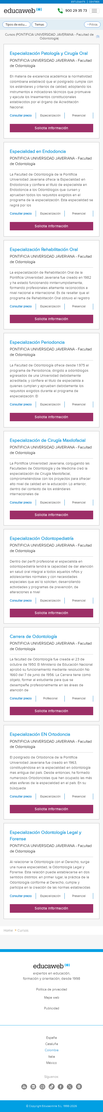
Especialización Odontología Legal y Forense (45, 835)
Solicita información (51, 128)
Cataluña (51, 1044)
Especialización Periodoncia (37, 342)
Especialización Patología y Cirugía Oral (49, 53)
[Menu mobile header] (94, 10)
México (51, 1063)
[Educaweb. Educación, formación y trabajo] (23, 10)
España (51, 1038)
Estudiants (78, 1)
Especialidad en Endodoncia (38, 151)
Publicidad (51, 1008)
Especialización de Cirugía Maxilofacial (48, 440)
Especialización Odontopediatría (42, 538)
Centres (94, 1)
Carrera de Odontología (33, 636)
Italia (51, 1057)
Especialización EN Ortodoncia (40, 734)
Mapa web (51, 998)
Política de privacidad (51, 989)
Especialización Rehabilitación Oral (44, 249)
